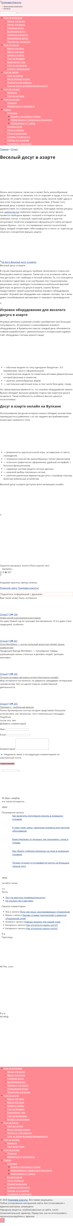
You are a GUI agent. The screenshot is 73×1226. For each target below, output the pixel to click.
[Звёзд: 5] (28, 565)
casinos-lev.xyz (11, 211)
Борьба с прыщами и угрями (25, 116)
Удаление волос (15, 28)
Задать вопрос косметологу (13, 6)
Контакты (7, 8)
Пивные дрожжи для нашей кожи (42, 921)
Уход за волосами (13, 18)
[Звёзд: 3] (25, 565)
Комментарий (7, 748)
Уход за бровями (16, 58)
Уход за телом (11, 72)
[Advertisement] (36, 176)
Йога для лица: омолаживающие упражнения (45, 911)
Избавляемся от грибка (23, 123)
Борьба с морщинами (18, 69)
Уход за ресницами (17, 65)
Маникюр (12, 92)
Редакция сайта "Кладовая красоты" (19, 587)
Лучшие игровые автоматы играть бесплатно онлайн (29, 677)
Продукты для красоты (19, 82)
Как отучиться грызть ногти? (42, 924)
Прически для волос (17, 35)
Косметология (14, 126)
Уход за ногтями (15, 96)
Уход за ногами (11, 99)
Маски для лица (15, 48)
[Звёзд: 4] (27, 565)
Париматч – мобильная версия (17, 707)
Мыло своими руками (18, 79)
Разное (7, 109)
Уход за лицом (11, 45)
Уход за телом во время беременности (27, 86)
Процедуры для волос (18, 41)
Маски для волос (16, 21)
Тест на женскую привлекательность (25, 897)
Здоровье (12, 113)
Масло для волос (16, 24)
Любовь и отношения (18, 140)
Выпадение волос (16, 31)
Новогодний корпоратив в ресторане (20, 617)
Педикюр (12, 103)
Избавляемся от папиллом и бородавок (31, 120)
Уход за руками (12, 89)
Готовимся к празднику (19, 143)
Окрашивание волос (17, 38)
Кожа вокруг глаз (16, 62)
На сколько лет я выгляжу (19, 900)
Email (3, 734)
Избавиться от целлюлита (21, 106)
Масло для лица (15, 52)
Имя (2, 729)
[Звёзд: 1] (22, 565)
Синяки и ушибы (15, 55)
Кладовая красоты (18, 1199)
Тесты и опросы (15, 130)
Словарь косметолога (18, 137)
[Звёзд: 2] (24, 565)
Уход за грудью (15, 75)
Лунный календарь (17, 133)
